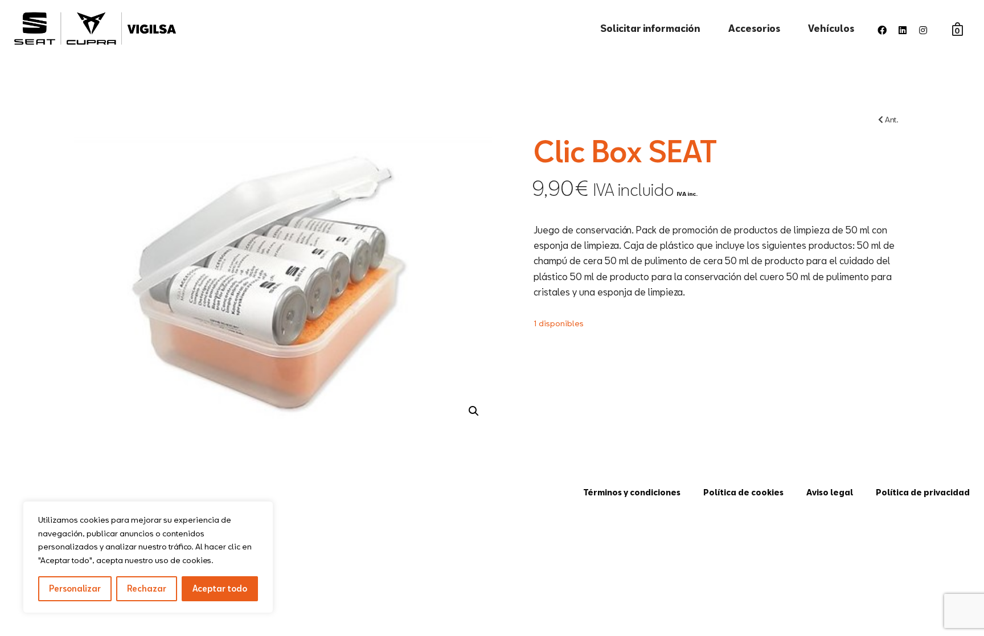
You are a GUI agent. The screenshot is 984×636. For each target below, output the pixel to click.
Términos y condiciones (631, 492)
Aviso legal (829, 492)
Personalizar (75, 588)
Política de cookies (743, 492)
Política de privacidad (923, 492)
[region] (148, 557)
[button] (474, 411)
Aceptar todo (219, 588)
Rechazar (146, 588)
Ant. (891, 119)
